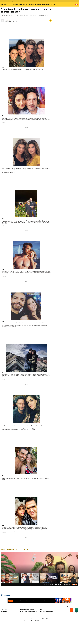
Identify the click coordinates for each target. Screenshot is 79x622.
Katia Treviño (8, 20)
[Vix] (76, 4)
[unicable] (4, 4)
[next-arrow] (78, 578)
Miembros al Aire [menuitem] (46, 4)
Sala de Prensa (4, 609)
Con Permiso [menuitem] (53, 4)
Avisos (41, 609)
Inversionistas (4, 611)
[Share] (50, 20)
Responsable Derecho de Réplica (27, 609)
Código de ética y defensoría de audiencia (28, 611)
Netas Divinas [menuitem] (38, 4)
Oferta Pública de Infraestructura (46, 611)
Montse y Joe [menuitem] (31, 4)
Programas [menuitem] (15, 4)
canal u (2, 7)
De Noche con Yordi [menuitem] (23, 4)
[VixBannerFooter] (39, 600)
